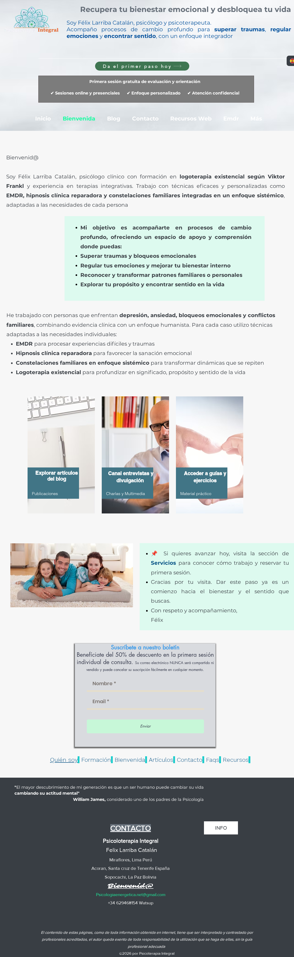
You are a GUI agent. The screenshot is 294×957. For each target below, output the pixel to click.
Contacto (189, 759)
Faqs (212, 759)
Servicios (164, 563)
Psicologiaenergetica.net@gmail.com (130, 894)
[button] (185, 10)
